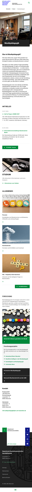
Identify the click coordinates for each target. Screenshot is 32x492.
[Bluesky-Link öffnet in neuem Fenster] (27, 434)
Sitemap (4, 467)
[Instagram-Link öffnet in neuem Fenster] (27, 439)
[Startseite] (4, 430)
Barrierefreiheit (6, 477)
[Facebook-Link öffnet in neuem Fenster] (27, 430)
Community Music (10, 364)
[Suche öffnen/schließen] (29, 2)
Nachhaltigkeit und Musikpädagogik (15, 361)
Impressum (5, 474)
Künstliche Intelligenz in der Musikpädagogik (17, 359)
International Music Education (13, 356)
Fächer (13, 9)
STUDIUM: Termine (11, 147)
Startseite (8, 9)
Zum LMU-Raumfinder (9, 462)
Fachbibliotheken (23, 286)
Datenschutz (5, 471)
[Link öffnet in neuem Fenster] (16, 437)
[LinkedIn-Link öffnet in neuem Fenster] (27, 444)
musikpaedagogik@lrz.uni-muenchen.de (15, 410)
